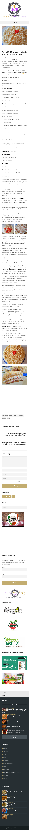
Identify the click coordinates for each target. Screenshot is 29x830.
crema (10, 415)
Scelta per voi (6, 775)
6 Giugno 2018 (5, 48)
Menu (15, 22)
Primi (8, 720)
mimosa (21, 415)
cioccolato (5, 415)
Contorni (5, 751)
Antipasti (5, 748)
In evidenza (6, 49)
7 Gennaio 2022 (10, 802)
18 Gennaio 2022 (10, 790)
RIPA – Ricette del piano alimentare (12, 772)
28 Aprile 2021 (10, 814)
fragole (15, 415)
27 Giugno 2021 (10, 808)
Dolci (3, 49)
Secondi (14, 714)
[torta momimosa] (14, 35)
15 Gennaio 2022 (10, 796)
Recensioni (6, 769)
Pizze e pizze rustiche (8, 763)
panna (4, 418)
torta (8, 418)
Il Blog (4, 757)
